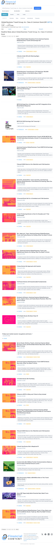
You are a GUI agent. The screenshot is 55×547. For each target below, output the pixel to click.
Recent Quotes (5, 11)
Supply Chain (38, 82)
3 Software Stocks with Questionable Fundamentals (31, 281)
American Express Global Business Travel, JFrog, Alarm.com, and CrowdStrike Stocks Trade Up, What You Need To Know (34, 511)
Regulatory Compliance (31, 82)
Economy (35, 261)
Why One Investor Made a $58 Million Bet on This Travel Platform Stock (33, 478)
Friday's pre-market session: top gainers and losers (17, 334)
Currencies (22, 18)
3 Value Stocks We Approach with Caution (29, 266)
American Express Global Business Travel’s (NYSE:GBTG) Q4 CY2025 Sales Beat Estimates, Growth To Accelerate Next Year (35, 137)
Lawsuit (27, 374)
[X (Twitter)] (42, 537)
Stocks (12, 14)
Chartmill (5, 338)
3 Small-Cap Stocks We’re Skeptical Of (28, 446)
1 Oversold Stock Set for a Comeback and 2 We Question (33, 198)
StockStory (20, 51)
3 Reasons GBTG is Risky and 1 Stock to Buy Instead (31, 394)
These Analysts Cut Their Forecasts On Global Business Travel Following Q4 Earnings (35, 88)
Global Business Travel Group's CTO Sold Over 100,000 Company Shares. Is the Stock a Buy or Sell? (32, 72)
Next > (17, 36)
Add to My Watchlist (25, 27)
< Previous (4, 36)
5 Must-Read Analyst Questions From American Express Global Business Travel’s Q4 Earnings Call (33, 39)
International (30, 18)
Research (41, 29)
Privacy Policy (28, 539)
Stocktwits (20, 505)
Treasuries (37, 18)
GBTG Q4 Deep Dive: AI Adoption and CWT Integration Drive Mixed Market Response (34, 105)
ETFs (18, 14)
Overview (12, 18)
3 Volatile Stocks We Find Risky (26, 378)
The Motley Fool (21, 82)
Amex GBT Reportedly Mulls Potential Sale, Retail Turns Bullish (32, 494)
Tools (24, 14)
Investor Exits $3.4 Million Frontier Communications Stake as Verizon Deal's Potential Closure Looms (34, 462)
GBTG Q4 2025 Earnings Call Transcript (29, 121)
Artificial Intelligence (29, 51)
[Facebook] (45, 537)
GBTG (49, 22)
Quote (9, 29)
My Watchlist (17, 11)
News (17, 18)
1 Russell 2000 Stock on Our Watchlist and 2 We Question (33, 164)
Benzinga (19, 99)
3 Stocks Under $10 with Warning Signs (28, 56)
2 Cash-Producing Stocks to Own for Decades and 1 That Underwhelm (33, 214)
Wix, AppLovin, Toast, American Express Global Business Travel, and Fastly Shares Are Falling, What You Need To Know (34, 234)
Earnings (35, 51)
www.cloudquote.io (32, 535)
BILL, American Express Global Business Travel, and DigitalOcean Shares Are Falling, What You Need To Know (33, 251)
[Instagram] (51, 537)
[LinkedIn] (48, 537)
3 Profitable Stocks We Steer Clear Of (27, 316)
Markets (5, 14)
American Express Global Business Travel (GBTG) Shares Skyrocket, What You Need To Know (33, 362)
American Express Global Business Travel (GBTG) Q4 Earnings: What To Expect (35, 147)
